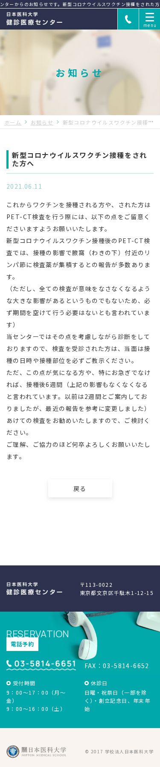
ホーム (12, 122)
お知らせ (42, 122)
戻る (80, 488)
